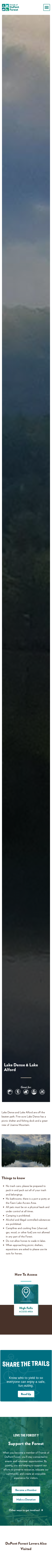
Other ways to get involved (24, 1510)
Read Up (26, 1394)
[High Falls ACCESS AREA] (26, 1287)
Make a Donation (26, 1499)
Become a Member (26, 1490)
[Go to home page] (10, 7)
